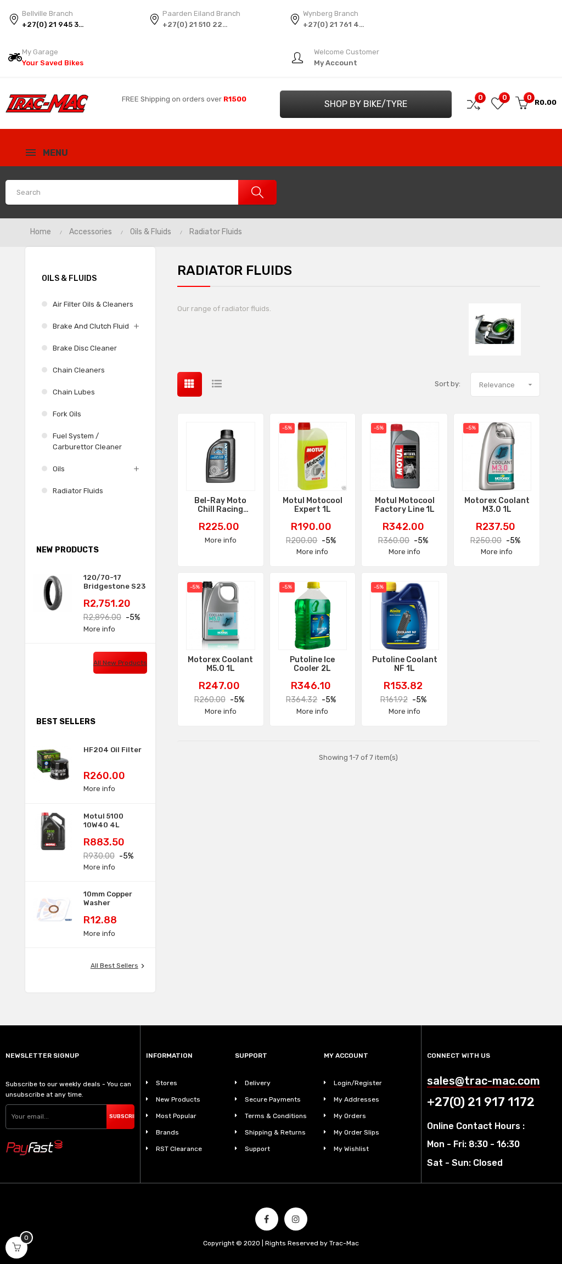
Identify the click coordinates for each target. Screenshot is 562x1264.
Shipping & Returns (275, 1132)
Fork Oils (67, 414)
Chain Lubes (74, 392)
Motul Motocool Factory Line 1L (405, 505)
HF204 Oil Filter (112, 750)
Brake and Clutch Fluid (91, 326)
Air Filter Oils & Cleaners (93, 304)
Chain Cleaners (79, 370)
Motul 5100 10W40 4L (103, 820)
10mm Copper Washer (107, 898)
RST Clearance (179, 1149)
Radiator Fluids (78, 491)
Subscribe (121, 1116)
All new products (120, 663)
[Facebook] (266, 1219)
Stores (166, 1083)
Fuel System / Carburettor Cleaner (87, 441)
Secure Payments (273, 1099)
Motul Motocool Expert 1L (312, 505)
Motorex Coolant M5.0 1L (220, 664)
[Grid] (189, 384)
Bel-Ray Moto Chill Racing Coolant (220, 505)
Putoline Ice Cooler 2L (312, 664)
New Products (178, 1099)
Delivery (258, 1083)
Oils (59, 469)
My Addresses (356, 1099)
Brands (167, 1132)
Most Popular (176, 1116)
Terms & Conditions (276, 1116)
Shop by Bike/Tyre (365, 104)
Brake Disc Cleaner (85, 348)
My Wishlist (351, 1149)
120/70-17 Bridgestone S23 (114, 581)
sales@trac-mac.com (483, 1081)
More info (99, 629)
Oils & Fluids (69, 278)
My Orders (350, 1116)
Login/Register (358, 1083)
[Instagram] (295, 1219)
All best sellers (119, 966)
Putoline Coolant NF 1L (404, 664)
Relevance (507, 384)
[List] (217, 384)
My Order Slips (356, 1132)
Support (257, 1149)
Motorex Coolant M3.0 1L (497, 505)
